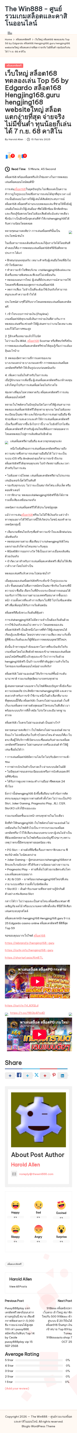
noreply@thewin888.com (36, 1174)
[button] (18, 1286)
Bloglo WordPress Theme (38, 1426)
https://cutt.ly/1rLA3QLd (21, 1005)
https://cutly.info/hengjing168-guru (29, 950)
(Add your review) (17, 1388)
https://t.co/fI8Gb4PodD (27, 1013)
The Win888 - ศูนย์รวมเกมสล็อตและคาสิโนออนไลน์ (36, 16)
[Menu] (10, 33)
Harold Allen (25, 1164)
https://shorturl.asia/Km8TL (24, 957)
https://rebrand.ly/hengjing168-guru (29, 943)
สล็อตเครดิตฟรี (14, 65)
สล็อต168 (20, 189)
